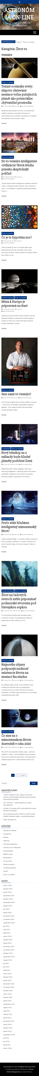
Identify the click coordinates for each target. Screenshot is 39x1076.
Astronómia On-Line (19, 14)
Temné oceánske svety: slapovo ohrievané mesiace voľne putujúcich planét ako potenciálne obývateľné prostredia (19, 94)
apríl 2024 (6, 933)
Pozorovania (7, 861)
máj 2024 (6, 929)
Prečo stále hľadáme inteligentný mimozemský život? (18, 527)
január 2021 (7, 1018)
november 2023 (8, 950)
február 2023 (7, 977)
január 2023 (7, 980)
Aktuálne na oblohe (9, 830)
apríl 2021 (6, 1011)
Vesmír (5, 871)
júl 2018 (6, 1038)
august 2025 (7, 906)
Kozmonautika (8, 851)
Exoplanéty (6, 449)
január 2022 (7, 1001)
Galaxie (5, 837)
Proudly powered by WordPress (16, 1069)
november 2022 (8, 987)
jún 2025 (6, 909)
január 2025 (7, 912)
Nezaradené (7, 858)
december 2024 (8, 916)
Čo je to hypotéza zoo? (16, 237)
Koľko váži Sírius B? (9, 820)
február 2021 (7, 1014)
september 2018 (9, 1035)
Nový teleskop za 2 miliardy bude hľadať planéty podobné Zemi (16, 457)
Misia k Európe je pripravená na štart (14, 304)
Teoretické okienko (9, 868)
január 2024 (7, 943)
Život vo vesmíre (7, 82)
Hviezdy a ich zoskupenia (12, 847)
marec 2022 (7, 994)
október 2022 (8, 990)
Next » (23, 775)
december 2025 (8, 896)
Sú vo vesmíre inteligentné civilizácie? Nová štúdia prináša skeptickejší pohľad (19, 167)
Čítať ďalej (3, 123)
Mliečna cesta (8, 854)
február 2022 (7, 997)
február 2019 (7, 1028)
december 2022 (8, 984)
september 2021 (9, 1004)
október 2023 (8, 953)
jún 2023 (6, 967)
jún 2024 (6, 926)
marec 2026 (7, 885)
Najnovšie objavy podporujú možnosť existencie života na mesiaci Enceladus (14, 671)
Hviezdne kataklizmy (10, 844)
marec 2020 (7, 1024)
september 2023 (9, 957)
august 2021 (7, 1007)
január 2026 (7, 892)
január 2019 (7, 1031)
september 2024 (9, 923)
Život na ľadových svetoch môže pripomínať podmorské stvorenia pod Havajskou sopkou (18, 601)
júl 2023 (6, 963)
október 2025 (8, 899)
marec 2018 (7, 1048)
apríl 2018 (6, 1045)
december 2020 (8, 1021)
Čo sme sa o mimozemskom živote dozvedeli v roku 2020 (16, 740)
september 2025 (9, 902)
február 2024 (7, 940)
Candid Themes (26, 1072)
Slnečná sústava (7, 298)
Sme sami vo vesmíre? (16, 394)
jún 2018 (6, 1041)
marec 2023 (7, 974)
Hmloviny (6, 841)
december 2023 (8, 946)
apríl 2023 (6, 970)
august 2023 (7, 960)
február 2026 (7, 889)
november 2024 (8, 919)
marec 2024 (7, 936)
